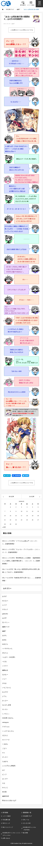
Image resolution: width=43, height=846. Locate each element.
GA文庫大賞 (6, 819)
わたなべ (5, 601)
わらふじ (5, 787)
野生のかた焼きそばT (9, 800)
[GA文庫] (6, 3)
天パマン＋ (5, 622)
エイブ (4, 605)
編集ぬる (5, 670)
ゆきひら (5, 644)
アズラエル (5, 726)
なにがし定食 (6, 705)
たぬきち (5, 761)
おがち (4, 635)
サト (3, 753)
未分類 (4, 792)
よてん (4, 696)
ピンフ (4, 774)
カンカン (5, 709)
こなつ (4, 748)
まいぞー (5, 779)
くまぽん (5, 744)
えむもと (5, 735)
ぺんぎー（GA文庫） (9, 657)
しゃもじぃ (5, 713)
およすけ (5, 692)
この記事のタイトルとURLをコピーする (21, 30)
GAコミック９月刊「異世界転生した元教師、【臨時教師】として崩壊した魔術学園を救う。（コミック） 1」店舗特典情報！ (21, 560)
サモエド (5, 609)
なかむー (5, 674)
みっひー (5, 700)
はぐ (3, 770)
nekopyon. (5, 722)
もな (3, 783)
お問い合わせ (6, 838)
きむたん (5, 653)
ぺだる (4, 661)
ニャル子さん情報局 (8, 766)
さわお (4, 683)
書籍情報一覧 (27, 812)
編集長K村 (5, 796)
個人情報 (25, 832)
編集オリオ (5, 627)
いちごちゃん (6, 687)
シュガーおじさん (8, 731)
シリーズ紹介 (7, 816)
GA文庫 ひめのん (7, 718)
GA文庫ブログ (27, 816)
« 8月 (4, 527)
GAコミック (6, 823)
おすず (4, 596)
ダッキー (5, 757)
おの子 (4, 618)
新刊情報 (5, 812)
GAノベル (26, 819)
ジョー (4, 679)
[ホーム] (2, 9)
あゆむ (4, 640)
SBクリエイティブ (7, 827)
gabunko (5, 614)
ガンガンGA (26, 823)
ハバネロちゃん (7, 648)
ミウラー (5, 666)
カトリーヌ (5, 740)
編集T (13, 23)
